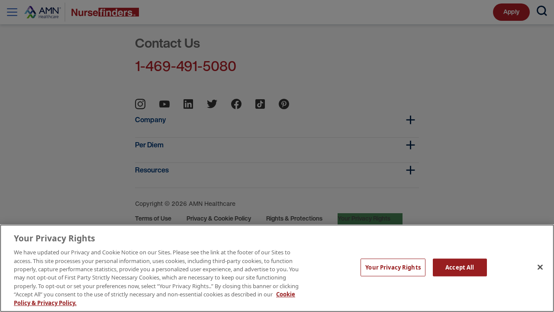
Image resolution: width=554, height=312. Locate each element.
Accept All (459, 267)
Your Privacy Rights (392, 267)
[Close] (540, 267)
